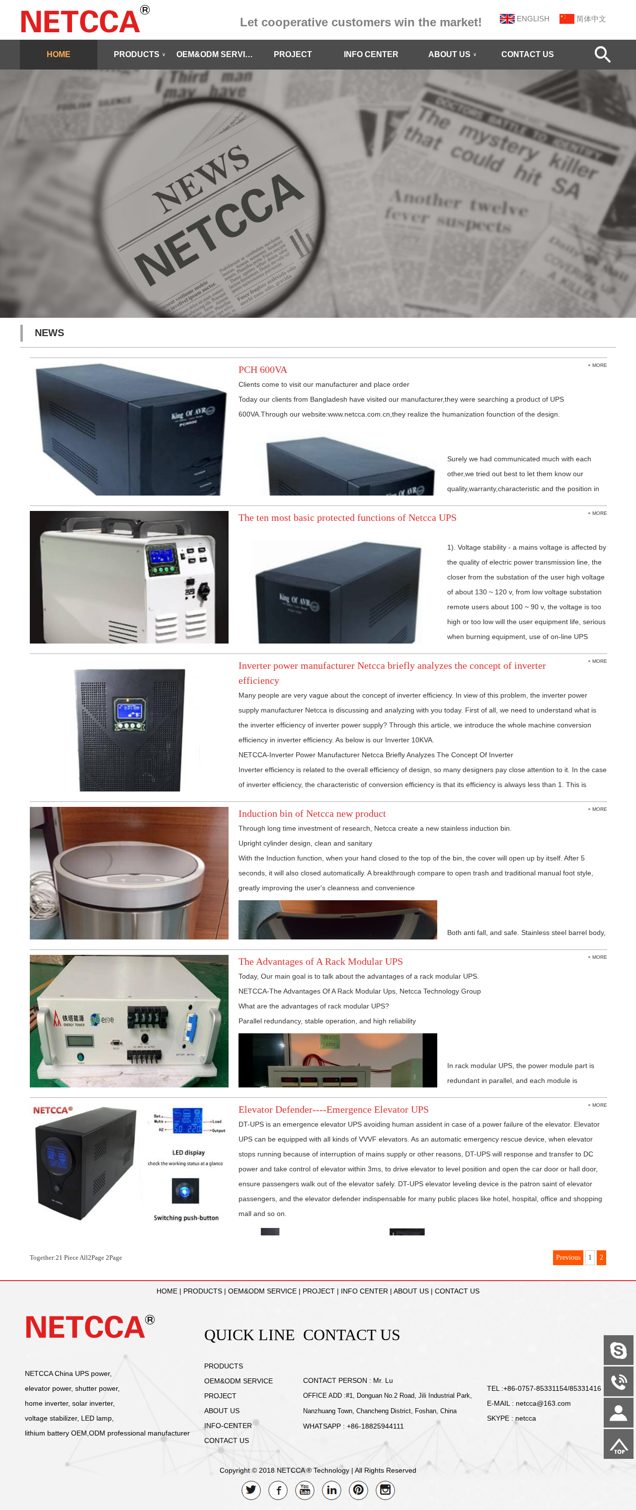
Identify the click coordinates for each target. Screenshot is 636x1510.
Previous (568, 1257)
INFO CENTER (371, 54)
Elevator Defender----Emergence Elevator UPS (333, 1109)
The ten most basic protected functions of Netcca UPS (347, 517)
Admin (15, 1503)
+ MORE (597, 365)
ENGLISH (533, 18)
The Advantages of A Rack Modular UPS (320, 961)
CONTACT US (527, 54)
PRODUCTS (139, 54)
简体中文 (591, 18)
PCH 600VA (262, 369)
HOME (59, 54)
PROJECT (293, 54)
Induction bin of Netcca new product (312, 813)
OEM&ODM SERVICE (215, 54)
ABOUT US (452, 54)
